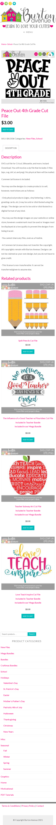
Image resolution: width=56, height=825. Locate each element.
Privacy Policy (28, 805)
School (9, 44)
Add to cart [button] (28, 351)
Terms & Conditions (11, 805)
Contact (40, 805)
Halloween (8, 713)
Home (3, 44)
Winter (6, 756)
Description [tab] (11, 148)
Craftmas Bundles (9, 665)
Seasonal (5, 745)
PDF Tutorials (7, 794)
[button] (50, 55)
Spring (6, 762)
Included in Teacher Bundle (27, 422)
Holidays (5, 677)
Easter (6, 695)
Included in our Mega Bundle (28, 426)
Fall (5, 750)
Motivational (7, 788)
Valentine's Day (10, 683)
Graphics (5, 776)
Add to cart (8, 130)
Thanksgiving (9, 719)
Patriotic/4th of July (12, 707)
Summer (7, 769)
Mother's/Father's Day (14, 701)
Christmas (8, 725)
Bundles (4, 659)
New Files (30, 138)
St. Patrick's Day (11, 689)
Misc (3, 739)
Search (32, 634)
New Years (8, 731)
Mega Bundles (7, 653)
